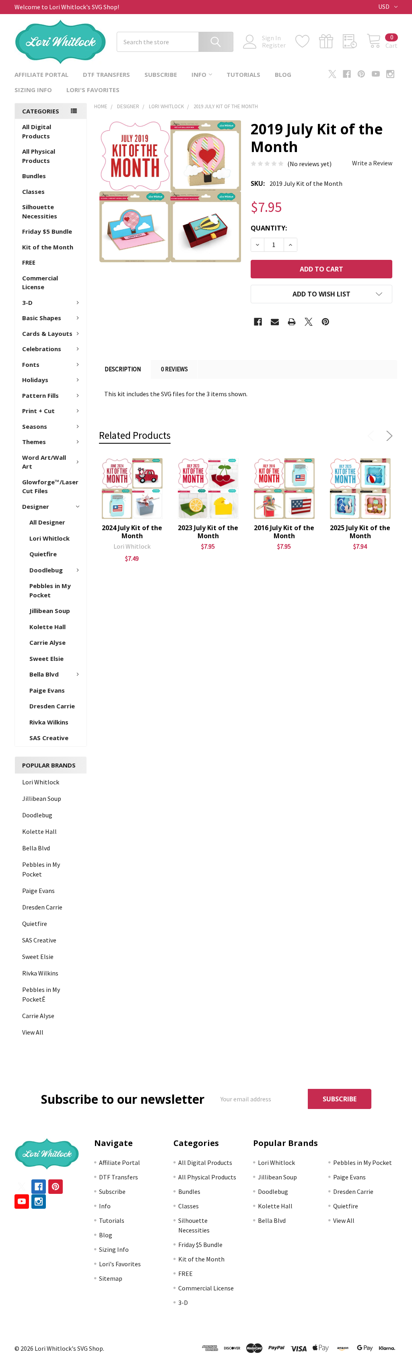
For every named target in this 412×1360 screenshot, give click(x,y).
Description (123, 369)
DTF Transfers (106, 74)
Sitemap (110, 1278)
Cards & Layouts (47, 333)
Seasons (34, 426)
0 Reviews (174, 369)
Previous (372, 436)
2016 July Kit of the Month (284, 531)
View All (32, 1032)
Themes (34, 442)
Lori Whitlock (49, 538)
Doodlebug (46, 570)
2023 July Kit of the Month (208, 531)
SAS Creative (48, 738)
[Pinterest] (361, 74)
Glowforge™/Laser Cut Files (50, 486)
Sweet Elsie (46, 658)
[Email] (275, 322)
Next (388, 436)
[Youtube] (376, 74)
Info (199, 74)
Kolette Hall (47, 627)
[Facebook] (347, 74)
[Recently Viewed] (355, 41)
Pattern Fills (40, 395)
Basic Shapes (41, 318)
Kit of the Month (47, 247)
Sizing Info (33, 90)
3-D (27, 302)
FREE (28, 262)
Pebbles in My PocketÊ (41, 994)
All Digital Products (36, 131)
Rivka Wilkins (48, 722)
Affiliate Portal (41, 74)
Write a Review (372, 163)
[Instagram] (390, 74)
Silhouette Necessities (39, 211)
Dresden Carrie (52, 706)
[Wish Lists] (307, 41)
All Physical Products (38, 156)
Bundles (34, 176)
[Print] (291, 322)
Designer (35, 506)
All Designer (47, 522)
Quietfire (43, 554)
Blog (283, 74)
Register (274, 45)
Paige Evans (47, 690)
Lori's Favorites (92, 90)
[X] (332, 74)
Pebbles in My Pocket (50, 590)
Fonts (30, 364)
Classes (33, 191)
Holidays (35, 380)
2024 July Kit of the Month (132, 531)
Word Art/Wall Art (44, 462)
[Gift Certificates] (331, 41)
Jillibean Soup (49, 611)
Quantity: (269, 228)
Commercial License (40, 282)
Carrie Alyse (47, 642)
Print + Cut (38, 411)
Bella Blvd (44, 674)
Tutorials (243, 74)
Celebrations (41, 349)
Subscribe (160, 74)
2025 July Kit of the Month (360, 531)
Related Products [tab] (135, 435)
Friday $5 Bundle (47, 231)
